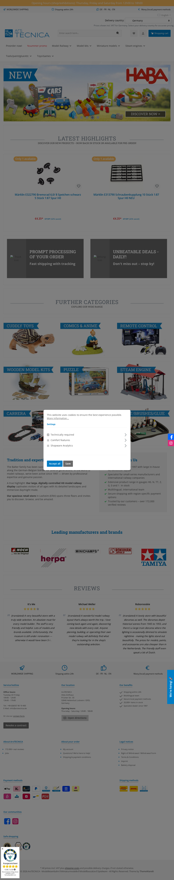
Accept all (54, 463)
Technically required (62, 434)
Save (68, 463)
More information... (58, 418)
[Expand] (125, 434)
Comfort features (60, 440)
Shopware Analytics (62, 445)
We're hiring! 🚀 (170, 687)
